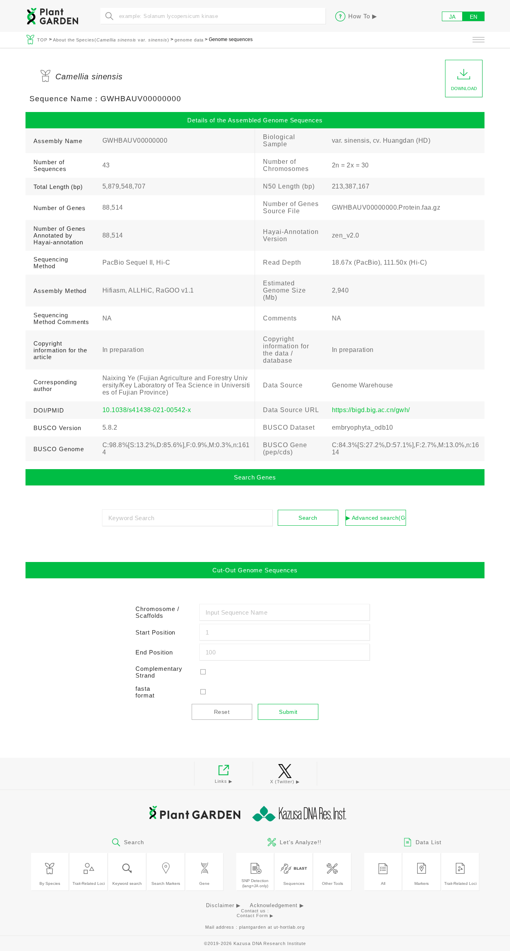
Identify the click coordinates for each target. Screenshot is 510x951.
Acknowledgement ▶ (277, 905)
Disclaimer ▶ (223, 905)
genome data (189, 39)
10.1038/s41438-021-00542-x (146, 410)
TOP (43, 39)
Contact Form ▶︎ (255, 915)
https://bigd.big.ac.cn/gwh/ (371, 410)
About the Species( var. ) (111, 39)
